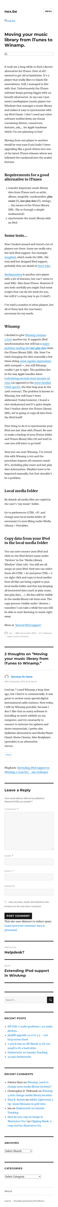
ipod (9, 636)
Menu (48, 11)
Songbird (10, 257)
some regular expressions (35, 361)
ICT (40, 633)
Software (47, 633)
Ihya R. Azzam (16, 1099)
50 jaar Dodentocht (19, 1056)
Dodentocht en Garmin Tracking (27, 1052)
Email (9, 871)
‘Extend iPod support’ (28, 625)
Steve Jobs (43, 265)
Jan (11, 633)
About (8, 1191)
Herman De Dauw (21, 676)
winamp (24, 636)
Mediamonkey (13, 274)
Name (8, 856)
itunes (16, 636)
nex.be (10, 11)
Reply (8, 754)
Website (9, 886)
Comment (11, 809)
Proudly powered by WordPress (29, 1201)
